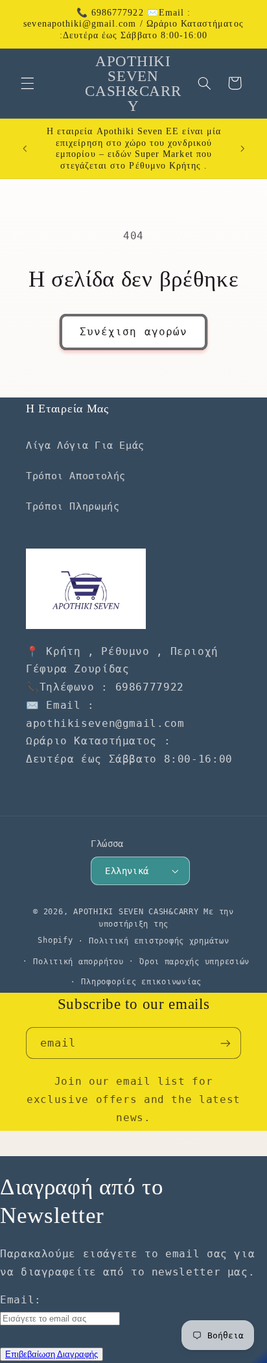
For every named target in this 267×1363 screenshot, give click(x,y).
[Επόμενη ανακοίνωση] (242, 148)
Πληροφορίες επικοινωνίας (141, 981)
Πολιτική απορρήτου (78, 961)
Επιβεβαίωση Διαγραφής (51, 1354)
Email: (20, 1300)
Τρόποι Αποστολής (76, 475)
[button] (27, 83)
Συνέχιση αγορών (133, 332)
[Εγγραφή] (225, 1043)
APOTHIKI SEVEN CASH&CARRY (135, 911)
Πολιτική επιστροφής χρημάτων (159, 940)
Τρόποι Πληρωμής (72, 506)
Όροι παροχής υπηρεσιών (194, 961)
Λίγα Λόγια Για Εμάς (85, 445)
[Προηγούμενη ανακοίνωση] (24, 148)
